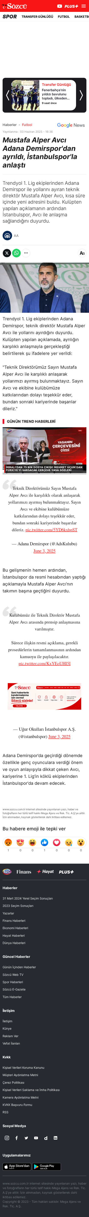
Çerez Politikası (13, 1082)
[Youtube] (36, 1138)
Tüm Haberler (12, 997)
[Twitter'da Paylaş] (7, 253)
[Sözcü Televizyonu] (7, 872)
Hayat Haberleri (14, 935)
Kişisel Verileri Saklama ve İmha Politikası (31, 1090)
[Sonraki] (81, 95)
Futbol (27, 125)
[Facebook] (16, 1138)
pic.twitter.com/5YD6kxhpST (51, 530)
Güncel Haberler (16, 956)
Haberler (10, 125)
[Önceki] (7, 95)
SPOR (10, 16)
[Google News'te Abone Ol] (71, 125)
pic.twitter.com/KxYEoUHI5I (45, 663)
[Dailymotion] (45, 1138)
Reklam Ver (10, 1036)
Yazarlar (8, 913)
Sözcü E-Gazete (14, 989)
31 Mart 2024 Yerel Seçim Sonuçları (28, 898)
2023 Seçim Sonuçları (18, 906)
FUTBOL (64, 16)
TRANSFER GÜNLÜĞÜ (37, 16)
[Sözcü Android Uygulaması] (46, 1166)
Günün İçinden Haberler (19, 967)
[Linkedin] (55, 1138)
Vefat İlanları (11, 1043)
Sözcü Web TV (13, 974)
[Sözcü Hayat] (45, 871)
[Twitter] (26, 1138)
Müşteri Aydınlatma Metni (20, 1075)
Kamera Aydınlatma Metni (20, 1097)
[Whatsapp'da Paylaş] (16, 253)
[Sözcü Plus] (66, 872)
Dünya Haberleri (14, 943)
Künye (7, 1028)
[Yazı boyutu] (82, 253)
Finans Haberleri (14, 920)
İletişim (7, 1021)
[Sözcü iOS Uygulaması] (17, 1166)
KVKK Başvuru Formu (17, 1105)
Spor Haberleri (13, 982)
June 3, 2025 (44, 551)
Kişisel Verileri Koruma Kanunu (23, 1067)
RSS (5, 1112)
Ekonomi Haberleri (15, 928)
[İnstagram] (7, 1138)
